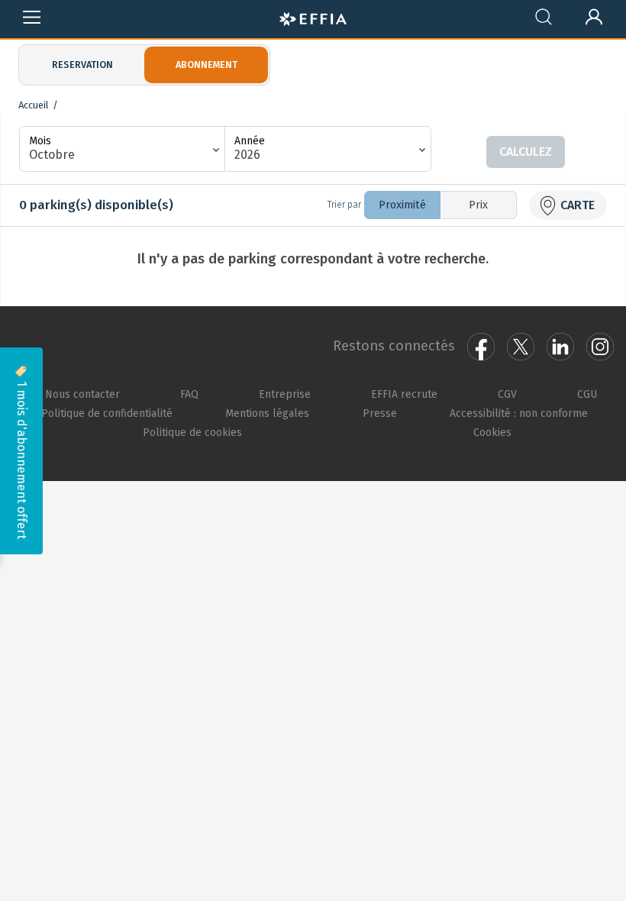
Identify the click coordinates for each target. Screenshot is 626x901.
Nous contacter (82, 394)
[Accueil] (313, 17)
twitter (520, 346)
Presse (380, 413)
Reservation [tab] (82, 64)
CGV (507, 394)
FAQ (189, 394)
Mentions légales (267, 413)
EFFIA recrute (404, 394)
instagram (600, 346)
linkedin (560, 346)
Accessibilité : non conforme (519, 413)
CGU (587, 394)
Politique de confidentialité (107, 413)
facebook (481, 346)
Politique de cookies (192, 432)
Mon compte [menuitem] (595, 14)
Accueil (33, 105)
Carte (577, 205)
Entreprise (285, 394)
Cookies (492, 432)
